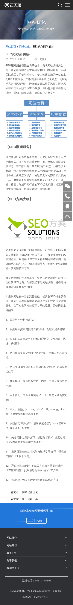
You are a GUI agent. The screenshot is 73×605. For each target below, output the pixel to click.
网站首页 (11, 46)
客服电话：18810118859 (36, 580)
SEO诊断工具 (30, 499)
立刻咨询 (36, 520)
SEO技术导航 (41, 596)
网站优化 (24, 46)
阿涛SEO (26, 596)
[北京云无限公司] (20, 5)
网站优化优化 (30, 492)
